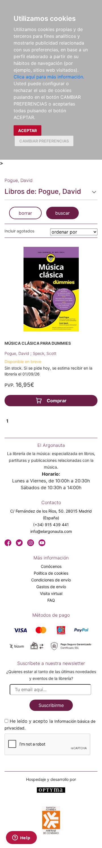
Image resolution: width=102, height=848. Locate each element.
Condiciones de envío (51, 579)
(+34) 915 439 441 (51, 524)
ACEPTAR (27, 130)
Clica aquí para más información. (49, 77)
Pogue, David (17, 353)
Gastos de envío (51, 586)
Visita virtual (51, 593)
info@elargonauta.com (51, 531)
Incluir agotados (19, 231)
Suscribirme (51, 705)
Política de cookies (51, 573)
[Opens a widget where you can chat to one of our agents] (21, 838)
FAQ (51, 600)
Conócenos (51, 566)
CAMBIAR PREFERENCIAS (44, 141)
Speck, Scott (44, 353)
